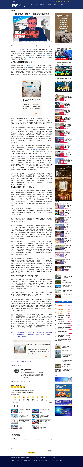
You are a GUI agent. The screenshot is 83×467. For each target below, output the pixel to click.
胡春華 (44, 55)
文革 (27, 50)
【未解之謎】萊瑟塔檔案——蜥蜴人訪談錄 (67, 212)
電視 (53, 1)
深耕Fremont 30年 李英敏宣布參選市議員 (67, 240)
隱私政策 (27, 457)
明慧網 (53, 460)
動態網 (57, 460)
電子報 (68, 1)
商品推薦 (61, 4)
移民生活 (42, 4)
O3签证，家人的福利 (68, 260)
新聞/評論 (30, 4)
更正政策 (18, 457)
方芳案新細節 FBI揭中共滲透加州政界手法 (67, 118)
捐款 (62, 1)
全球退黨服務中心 (46, 460)
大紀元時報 (35, 460)
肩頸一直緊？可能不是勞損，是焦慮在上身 (67, 219)
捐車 (59, 1)
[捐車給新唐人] (63, 43)
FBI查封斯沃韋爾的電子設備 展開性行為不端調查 (68, 133)
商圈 (65, 1)
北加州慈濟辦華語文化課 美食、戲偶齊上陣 (67, 153)
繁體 (71, 1)
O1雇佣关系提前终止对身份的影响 (68, 247)
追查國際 (18, 460)
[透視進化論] (63, 199)
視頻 (55, 4)
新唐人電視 (23, 460)
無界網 (61, 460)
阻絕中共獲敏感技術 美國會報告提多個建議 (24, 390)
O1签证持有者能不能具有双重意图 (68, 233)
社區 (36, 4)
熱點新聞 (15, 10)
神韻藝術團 (29, 460)
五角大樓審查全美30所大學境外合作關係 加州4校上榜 (68, 139)
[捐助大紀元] (63, 404)
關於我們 (13, 457)
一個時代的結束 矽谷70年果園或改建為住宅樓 (68, 146)
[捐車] (63, 397)
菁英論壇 (28, 65)
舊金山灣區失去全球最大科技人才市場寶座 (67, 111)
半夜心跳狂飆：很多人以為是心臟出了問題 (67, 205)
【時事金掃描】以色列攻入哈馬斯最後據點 (24, 392)
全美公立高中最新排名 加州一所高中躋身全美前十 (68, 98)
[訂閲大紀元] (63, 382)
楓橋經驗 (23, 62)
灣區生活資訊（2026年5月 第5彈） (67, 254)
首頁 (12, 10)
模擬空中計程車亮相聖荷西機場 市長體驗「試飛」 (67, 105)
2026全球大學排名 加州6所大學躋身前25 (68, 226)
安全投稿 (32, 457)
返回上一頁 (31, 452)
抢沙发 (50, 402)
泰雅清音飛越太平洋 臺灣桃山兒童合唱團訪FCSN (68, 126)
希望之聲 (40, 460)
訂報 (56, 1)
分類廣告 (49, 4)
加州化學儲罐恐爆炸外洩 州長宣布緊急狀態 (68, 268)
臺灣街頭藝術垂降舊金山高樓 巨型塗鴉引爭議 (68, 160)
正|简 (50, 46)
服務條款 (23, 457)
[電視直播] (63, 416)
